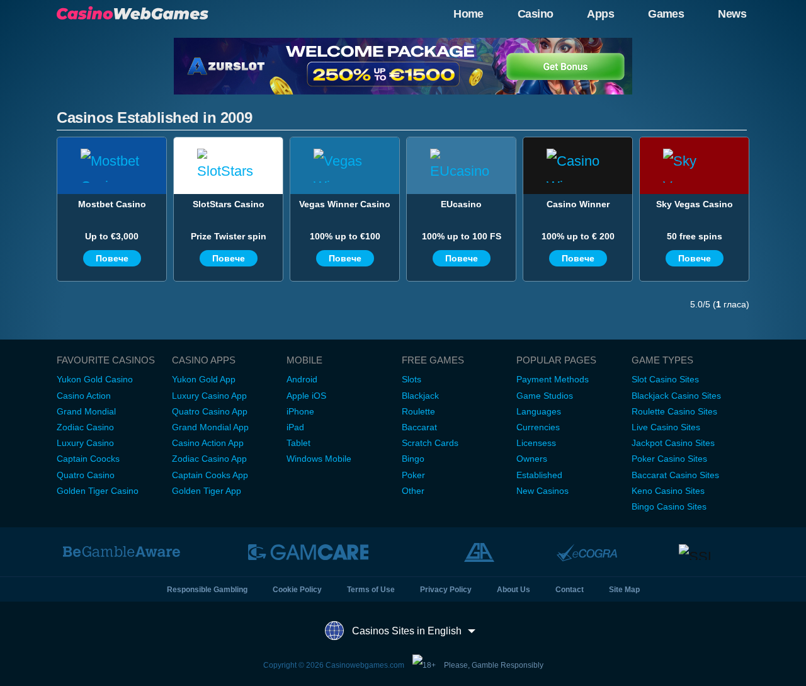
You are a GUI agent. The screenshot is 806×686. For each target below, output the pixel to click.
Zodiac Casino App (209, 459)
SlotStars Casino (228, 204)
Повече (112, 258)
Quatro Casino (86, 475)
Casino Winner (578, 204)
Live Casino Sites (666, 427)
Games (666, 14)
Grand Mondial (86, 411)
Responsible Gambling (207, 589)
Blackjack (420, 396)
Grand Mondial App (210, 427)
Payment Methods (552, 379)
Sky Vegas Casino (694, 204)
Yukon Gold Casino (95, 379)
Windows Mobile (319, 459)
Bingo (413, 459)
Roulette (418, 411)
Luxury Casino (85, 443)
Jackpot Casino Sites (673, 443)
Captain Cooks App (210, 475)
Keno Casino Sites (668, 491)
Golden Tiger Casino (98, 491)
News (732, 14)
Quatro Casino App (209, 411)
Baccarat (419, 427)
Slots (411, 379)
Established (539, 475)
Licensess (536, 443)
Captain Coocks (88, 459)
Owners (531, 459)
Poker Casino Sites (669, 459)
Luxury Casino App (209, 396)
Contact (569, 589)
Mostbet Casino (112, 204)
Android (302, 379)
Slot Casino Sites (665, 379)
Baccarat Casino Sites (675, 475)
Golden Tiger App (206, 491)
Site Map (624, 589)
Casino (535, 14)
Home (468, 14)
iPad (295, 427)
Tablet (298, 443)
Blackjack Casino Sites (676, 396)
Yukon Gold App (204, 379)
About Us (513, 589)
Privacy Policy (446, 589)
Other (413, 491)
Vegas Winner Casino (344, 204)
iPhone (300, 411)
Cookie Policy (297, 589)
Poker (413, 475)
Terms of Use (371, 589)
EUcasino (461, 204)
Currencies (538, 427)
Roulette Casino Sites (674, 411)
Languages (538, 411)
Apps (600, 14)
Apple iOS (306, 396)
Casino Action (84, 396)
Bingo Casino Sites (669, 506)
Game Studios (544, 396)
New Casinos (542, 491)
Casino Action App (208, 443)
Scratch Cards (430, 443)
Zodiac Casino (85, 427)
